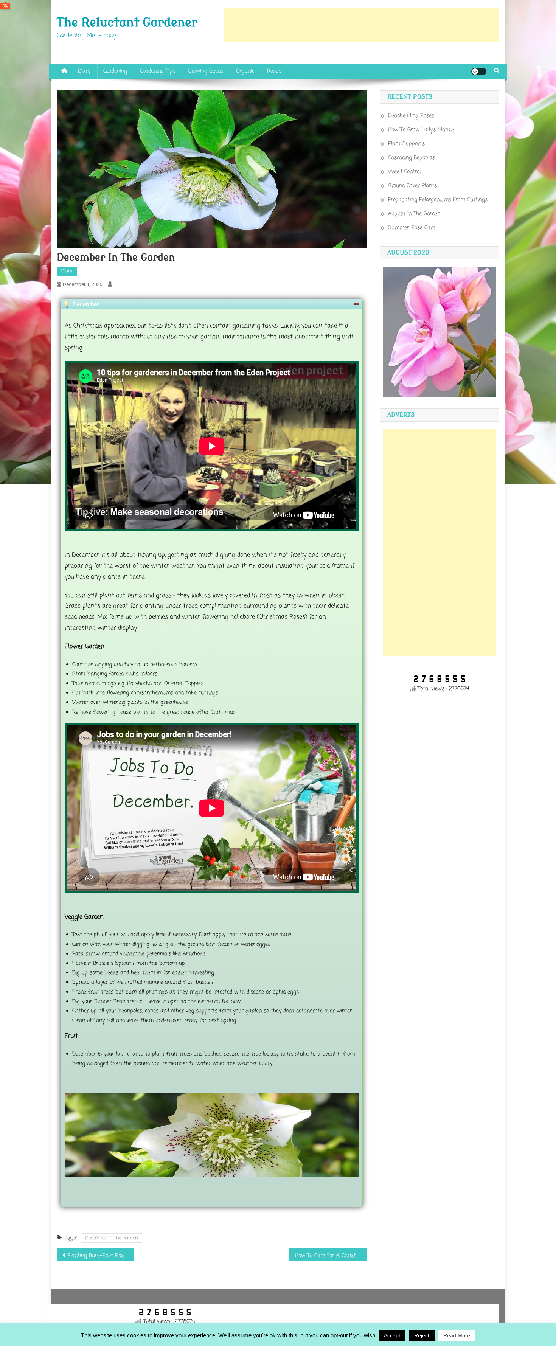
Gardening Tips (157, 71)
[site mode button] (478, 71)
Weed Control (404, 172)
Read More (456, 1335)
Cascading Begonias (411, 158)
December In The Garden (111, 1238)
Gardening (115, 71)
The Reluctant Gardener (127, 22)
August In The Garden (414, 214)
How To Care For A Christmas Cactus (331, 1256)
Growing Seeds (205, 71)
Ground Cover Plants (412, 186)
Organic (245, 71)
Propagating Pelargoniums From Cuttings (438, 200)
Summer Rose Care (411, 228)
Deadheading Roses (411, 116)
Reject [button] (421, 1335)
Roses (274, 71)
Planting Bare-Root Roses (98, 1256)
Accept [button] (392, 1335)
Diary (84, 71)
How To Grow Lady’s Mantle (421, 130)
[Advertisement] (361, 25)
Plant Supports (406, 144)
